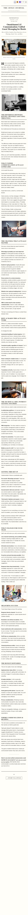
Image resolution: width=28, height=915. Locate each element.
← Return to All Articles (14, 778)
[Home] (15, 2)
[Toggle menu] (26, 2)
